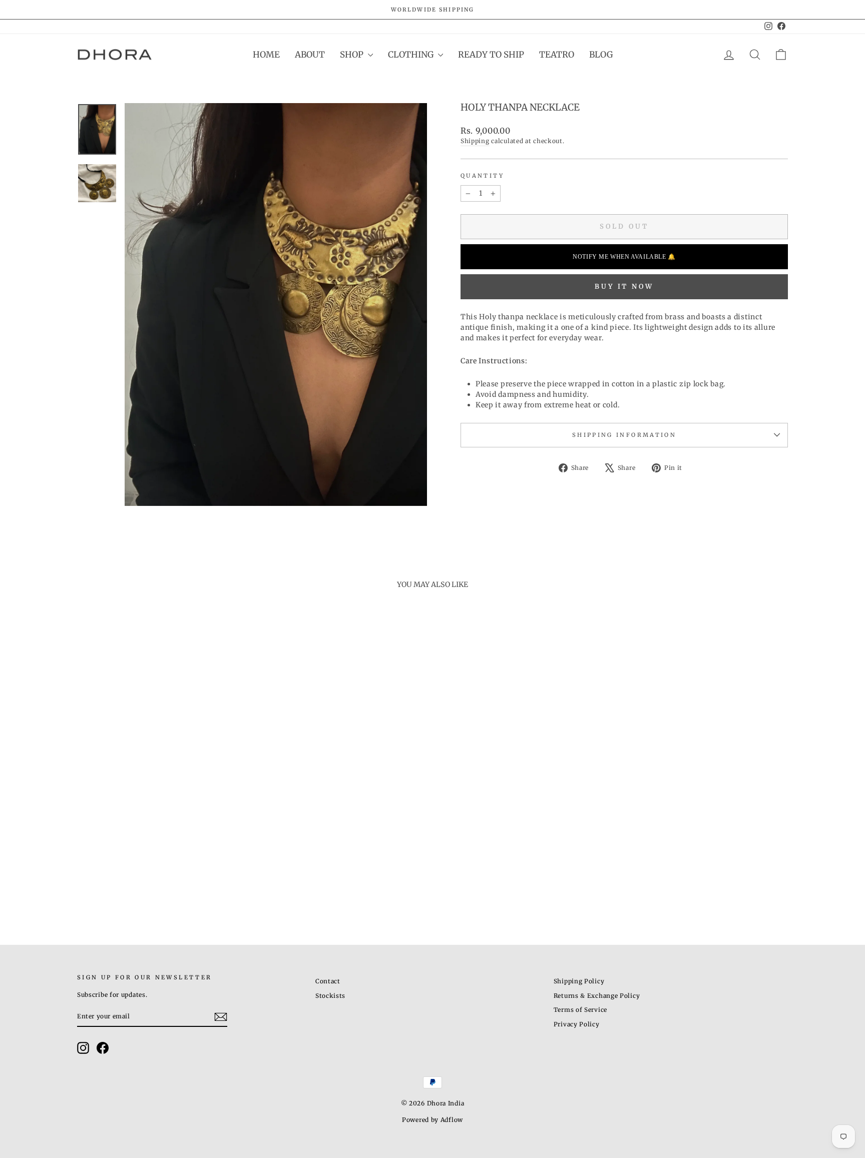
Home (266, 54)
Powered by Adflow (432, 1119)
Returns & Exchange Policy (597, 995)
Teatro (556, 54)
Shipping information (624, 434)
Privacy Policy (577, 1024)
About (310, 54)
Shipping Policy (579, 981)
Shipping (475, 141)
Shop (352, 54)
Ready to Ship (491, 54)
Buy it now (624, 286)
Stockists (330, 995)
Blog (601, 54)
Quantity (482, 175)
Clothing (412, 54)
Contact (327, 981)
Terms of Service (580, 1009)
